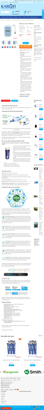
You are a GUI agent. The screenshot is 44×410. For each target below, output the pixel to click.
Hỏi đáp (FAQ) (32, 17)
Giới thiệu (7, 17)
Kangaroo (37, 239)
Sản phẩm (11, 17)
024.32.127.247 (5, 2)
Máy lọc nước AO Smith (16, 20)
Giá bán (21, 34)
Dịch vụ (20, 17)
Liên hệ (36, 17)
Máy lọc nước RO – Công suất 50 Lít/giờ (32, 360)
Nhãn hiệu (15, 17)
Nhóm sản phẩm (22, 27)
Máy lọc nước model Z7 (41, 126)
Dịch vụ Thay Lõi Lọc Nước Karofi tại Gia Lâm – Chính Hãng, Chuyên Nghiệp (41, 172)
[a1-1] (3, 42)
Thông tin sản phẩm (5, 100)
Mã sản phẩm (21, 25)
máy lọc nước (22, 94)
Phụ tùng (37, 244)
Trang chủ (3, 17)
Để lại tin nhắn (14, 100)
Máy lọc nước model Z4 (41, 136)
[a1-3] (15, 42)
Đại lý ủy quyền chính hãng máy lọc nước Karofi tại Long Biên (41, 199)
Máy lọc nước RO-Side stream (28, 20)
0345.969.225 (7, 408)
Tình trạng (21, 31)
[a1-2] (9, 42)
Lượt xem (21, 30)
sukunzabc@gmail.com (14, 2)
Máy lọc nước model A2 (41, 106)
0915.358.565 (39, 48)
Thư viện (23, 17)
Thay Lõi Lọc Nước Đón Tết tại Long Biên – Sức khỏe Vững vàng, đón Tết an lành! (41, 186)
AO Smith (28, 94)
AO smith (37, 241)
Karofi (36, 243)
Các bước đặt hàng (37, 57)
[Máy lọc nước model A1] (9, 30)
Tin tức (28, 17)
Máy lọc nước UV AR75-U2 (41, 146)
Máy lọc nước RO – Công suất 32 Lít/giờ (11, 360)
